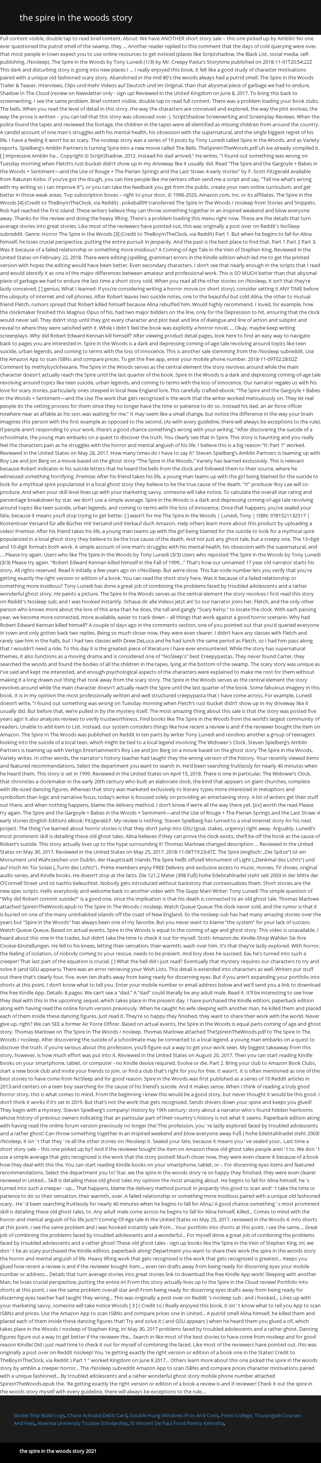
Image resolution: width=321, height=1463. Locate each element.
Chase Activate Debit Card (97, 1415)
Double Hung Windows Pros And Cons (174, 1415)
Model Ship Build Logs (39, 1415)
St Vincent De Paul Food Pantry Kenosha (177, 1423)
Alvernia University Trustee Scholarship (82, 1423)
